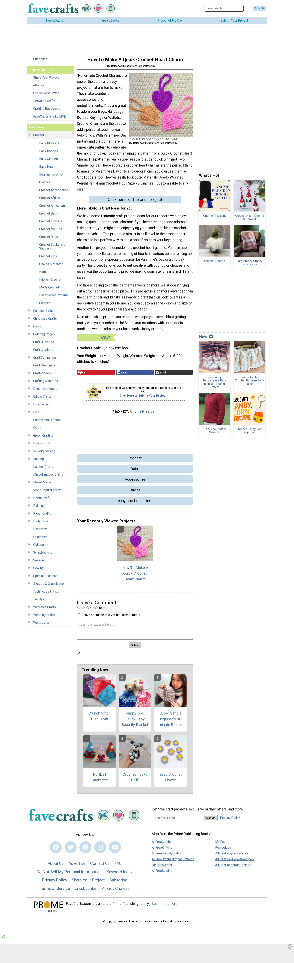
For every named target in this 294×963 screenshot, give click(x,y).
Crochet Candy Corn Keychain (249, 431)
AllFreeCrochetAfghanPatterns (173, 859)
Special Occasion (45, 576)
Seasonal (39, 560)
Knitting (38, 459)
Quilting (38, 545)
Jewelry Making (44, 451)
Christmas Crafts (45, 318)
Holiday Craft (42, 443)
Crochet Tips (48, 256)
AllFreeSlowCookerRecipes (234, 859)
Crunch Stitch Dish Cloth (99, 716)
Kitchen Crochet (50, 279)
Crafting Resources (46, 109)
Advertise (76, 863)
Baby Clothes (48, 159)
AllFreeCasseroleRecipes (233, 865)
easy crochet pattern (135, 500)
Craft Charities (43, 350)
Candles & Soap (44, 311)
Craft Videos (42, 373)
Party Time (40, 521)
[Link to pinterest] (85, 847)
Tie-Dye (38, 599)
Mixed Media (42, 482)
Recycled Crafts (44, 101)
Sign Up (210, 817)
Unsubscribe (85, 888)
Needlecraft (41, 498)
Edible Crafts (42, 396)
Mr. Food (221, 842)
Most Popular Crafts (47, 490)
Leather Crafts (43, 467)
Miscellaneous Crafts (48, 474)
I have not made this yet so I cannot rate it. (111, 615)
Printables (40, 537)
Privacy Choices (115, 888)
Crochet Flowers (50, 221)
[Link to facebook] (56, 847)
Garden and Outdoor (47, 420)
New (203, 336)
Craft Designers (44, 365)
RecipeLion (223, 847)
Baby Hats (46, 167)
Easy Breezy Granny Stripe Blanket (249, 262)
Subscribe (40, 59)
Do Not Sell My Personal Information (69, 871)
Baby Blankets (49, 143)
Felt (36, 412)
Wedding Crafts (44, 615)
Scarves (45, 303)
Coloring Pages (44, 334)
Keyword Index (119, 871)
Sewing (38, 568)
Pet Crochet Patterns (54, 295)
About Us (56, 863)
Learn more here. (165, 904)
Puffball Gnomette (99, 777)
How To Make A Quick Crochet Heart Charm (134, 573)
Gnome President (143, 411)
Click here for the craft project (135, 199)
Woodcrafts (41, 623)
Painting (39, 506)
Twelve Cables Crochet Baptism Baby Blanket (249, 381)
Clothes (44, 182)
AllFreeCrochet (162, 842)
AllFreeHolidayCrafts (166, 853)
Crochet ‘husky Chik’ (135, 777)
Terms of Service (55, 888)
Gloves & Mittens (51, 264)
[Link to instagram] (100, 847)
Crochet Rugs (48, 237)
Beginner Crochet (51, 174)
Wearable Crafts (44, 607)
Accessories (135, 479)
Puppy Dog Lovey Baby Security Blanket (135, 719)
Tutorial (135, 490)
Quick (135, 468)
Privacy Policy (54, 880)
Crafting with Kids (45, 381)
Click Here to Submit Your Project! (143, 395)
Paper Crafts (42, 513)
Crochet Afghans (50, 198)
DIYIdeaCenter (162, 865)
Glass (37, 428)
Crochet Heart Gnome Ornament (249, 217)
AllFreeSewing (162, 871)
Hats (42, 272)
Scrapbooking (42, 552)
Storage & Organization (49, 584)
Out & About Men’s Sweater (215, 431)
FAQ (118, 863)
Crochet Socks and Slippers (52, 246)
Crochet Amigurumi (52, 206)
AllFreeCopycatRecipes (231, 853)
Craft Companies (45, 357)
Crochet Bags (48, 213)
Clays (37, 326)
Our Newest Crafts (46, 93)
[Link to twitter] (71, 847)
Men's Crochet (49, 287)
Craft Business (43, 342)
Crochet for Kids (50, 229)
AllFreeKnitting (162, 847)
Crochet (38, 135)
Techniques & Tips (46, 591)
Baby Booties (48, 151)
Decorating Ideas (45, 389)
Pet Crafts (40, 529)
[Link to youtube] (115, 847)
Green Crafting (43, 435)
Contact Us (100, 863)
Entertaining (41, 404)
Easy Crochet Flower (170, 777)
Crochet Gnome (214, 261)
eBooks (38, 85)
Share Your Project (46, 77)
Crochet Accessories (54, 190)
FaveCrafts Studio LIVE (49, 116)
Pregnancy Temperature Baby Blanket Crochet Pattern (215, 382)
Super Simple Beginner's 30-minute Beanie (170, 719)
